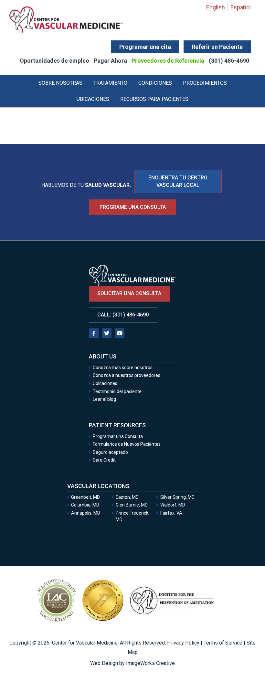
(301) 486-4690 (229, 60)
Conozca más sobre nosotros (123, 367)
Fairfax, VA (171, 513)
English (215, 7)
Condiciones (155, 83)
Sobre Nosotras (60, 83)
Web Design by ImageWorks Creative (132, 663)
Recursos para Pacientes (154, 99)
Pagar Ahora (110, 60)
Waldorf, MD (172, 504)
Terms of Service (223, 643)
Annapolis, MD (85, 513)
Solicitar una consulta (129, 293)
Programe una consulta (133, 207)
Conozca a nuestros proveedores (126, 375)
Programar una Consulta (118, 436)
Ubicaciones (93, 99)
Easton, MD (127, 497)
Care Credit (104, 460)
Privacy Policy (183, 643)
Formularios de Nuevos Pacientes (127, 444)
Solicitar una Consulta (212, 661)
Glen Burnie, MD (132, 504)
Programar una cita (145, 46)
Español (240, 7)
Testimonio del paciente (117, 391)
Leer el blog (104, 399)
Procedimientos (205, 83)
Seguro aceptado (110, 452)
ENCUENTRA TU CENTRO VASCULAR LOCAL (177, 181)
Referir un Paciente (217, 46)
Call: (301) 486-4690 (123, 315)
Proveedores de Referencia (168, 60)
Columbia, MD (85, 504)
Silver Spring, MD (177, 497)
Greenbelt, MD (85, 497)
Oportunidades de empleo (54, 60)
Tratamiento (110, 83)
